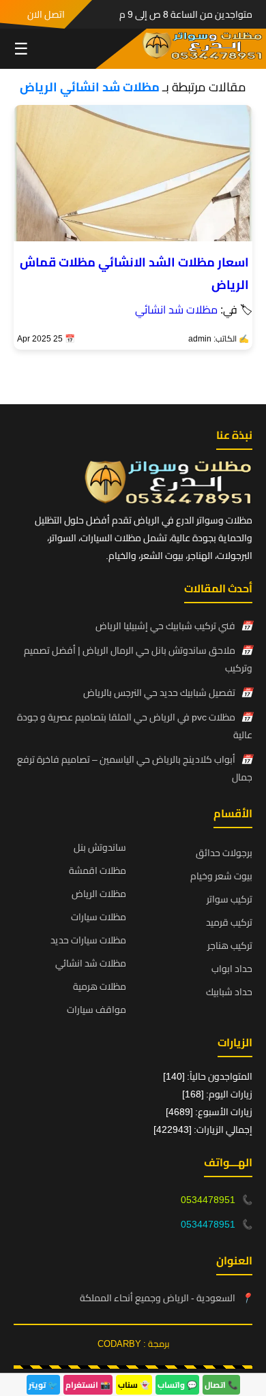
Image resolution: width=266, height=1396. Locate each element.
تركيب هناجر (229, 945)
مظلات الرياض (99, 893)
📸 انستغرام (87, 1385)
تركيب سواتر (229, 899)
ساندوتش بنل (100, 847)
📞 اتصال (221, 1385)
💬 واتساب (177, 1385)
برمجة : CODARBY (133, 1343)
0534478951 (208, 1200)
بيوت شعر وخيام (221, 876)
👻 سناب (134, 1385)
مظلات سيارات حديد (88, 940)
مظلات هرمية (99, 986)
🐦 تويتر (43, 1385)
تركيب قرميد (229, 922)
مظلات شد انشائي (176, 309)
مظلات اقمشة (97, 870)
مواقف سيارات (96, 1009)
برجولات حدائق (224, 853)
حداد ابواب (231, 968)
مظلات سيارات (98, 917)
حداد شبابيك (229, 992)
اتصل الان (46, 14)
